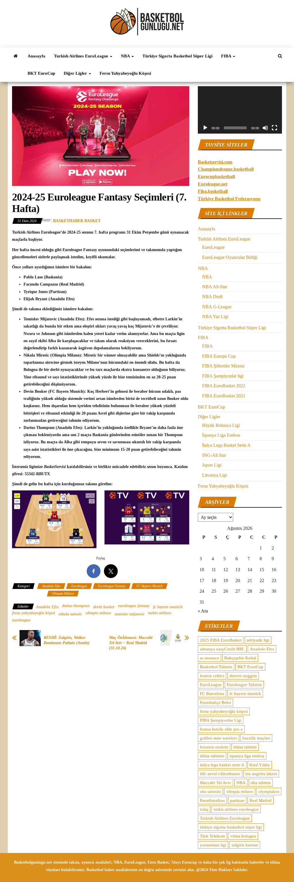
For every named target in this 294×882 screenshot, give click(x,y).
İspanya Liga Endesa (221, 435)
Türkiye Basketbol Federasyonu (229, 198)
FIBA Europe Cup (219, 356)
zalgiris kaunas (244, 845)
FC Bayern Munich (149, 586)
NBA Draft (212, 296)
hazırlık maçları (256, 738)
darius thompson (76, 606)
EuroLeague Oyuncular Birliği (230, 257)
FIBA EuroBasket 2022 (223, 385)
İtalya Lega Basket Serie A (226, 445)
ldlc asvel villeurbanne (220, 773)
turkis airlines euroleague (236, 809)
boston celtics (212, 675)
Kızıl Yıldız (259, 764)
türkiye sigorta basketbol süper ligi (231, 827)
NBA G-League (216, 306)
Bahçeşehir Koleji (240, 658)
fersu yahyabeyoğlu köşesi (33, 613)
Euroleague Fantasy (111, 586)
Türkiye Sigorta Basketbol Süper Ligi (177, 56)
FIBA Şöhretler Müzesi (223, 365)
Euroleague (79, 586)
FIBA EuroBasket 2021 (223, 395)
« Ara (203, 610)
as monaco (209, 658)
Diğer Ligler (76, 73)
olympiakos (268, 791)
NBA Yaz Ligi (215, 316)
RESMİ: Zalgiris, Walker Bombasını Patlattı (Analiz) (67, 640)
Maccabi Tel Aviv (215, 782)
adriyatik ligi (258, 640)
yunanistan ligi (213, 845)
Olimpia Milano (63, 594)
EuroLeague (213, 247)
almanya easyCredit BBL (222, 649)
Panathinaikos (212, 800)
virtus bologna (243, 836)
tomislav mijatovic (130, 614)
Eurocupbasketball (216, 176)
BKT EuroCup (41, 73)
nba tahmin (261, 782)
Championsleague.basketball (226, 169)
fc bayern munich (168, 607)
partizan (237, 800)
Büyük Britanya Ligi (221, 425)
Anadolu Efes (51, 586)
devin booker (104, 607)
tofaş (204, 809)
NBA (126, 56)
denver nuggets (243, 675)
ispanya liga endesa (246, 756)
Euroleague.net (212, 184)
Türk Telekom (212, 836)
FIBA (226, 56)
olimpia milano (98, 613)
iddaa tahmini (212, 756)
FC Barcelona (212, 693)
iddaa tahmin (245, 747)
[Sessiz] (265, 128)
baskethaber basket (76, 221)
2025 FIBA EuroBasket (220, 640)
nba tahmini (210, 791)
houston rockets (214, 747)
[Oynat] (205, 128)
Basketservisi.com (215, 161)
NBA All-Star (214, 286)
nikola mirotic (70, 614)
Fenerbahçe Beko (215, 702)
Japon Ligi (211, 465)
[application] (240, 110)
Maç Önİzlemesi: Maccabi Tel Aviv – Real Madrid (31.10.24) (130, 642)
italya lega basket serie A (222, 764)
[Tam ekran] (274, 128)
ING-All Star (214, 455)
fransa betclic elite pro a (221, 729)
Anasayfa (36, 56)
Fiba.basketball (213, 191)
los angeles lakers (261, 773)
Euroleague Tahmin (244, 684)
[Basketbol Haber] (15, 56)
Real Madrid (260, 800)
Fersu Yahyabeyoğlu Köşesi (125, 73)
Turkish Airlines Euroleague (225, 818)
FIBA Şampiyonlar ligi (222, 375)
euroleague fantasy (134, 606)
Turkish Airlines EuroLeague (81, 56)
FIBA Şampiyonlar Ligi (220, 720)
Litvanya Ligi (214, 475)
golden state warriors (218, 738)
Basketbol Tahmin (216, 667)
